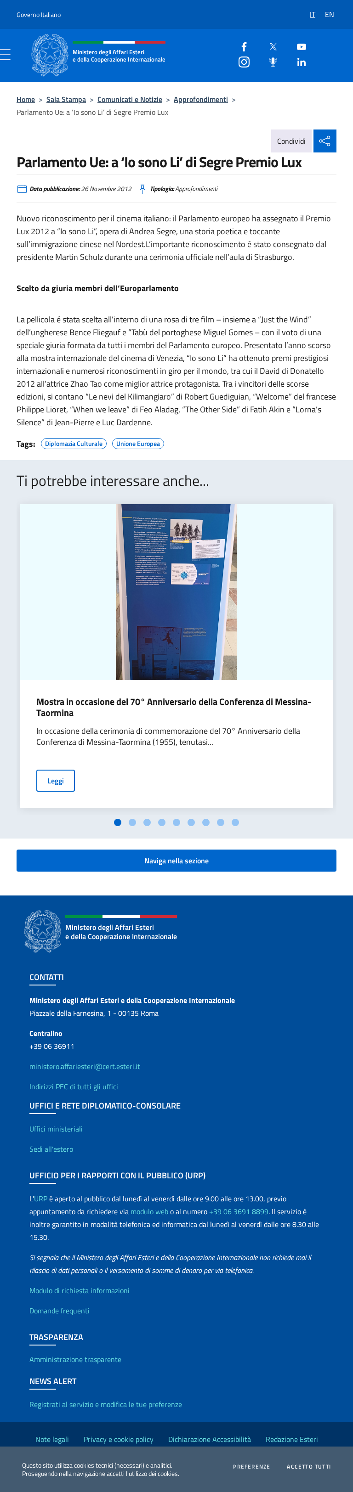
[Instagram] (240, 61)
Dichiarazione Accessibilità (209, 1439)
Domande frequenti (59, 1310)
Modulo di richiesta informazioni (79, 1290)
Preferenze (251, 1466)
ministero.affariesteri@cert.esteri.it (84, 1066)
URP (40, 1198)
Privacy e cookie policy (119, 1439)
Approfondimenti (201, 99)
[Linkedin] (298, 61)
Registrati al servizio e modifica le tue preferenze (105, 1404)
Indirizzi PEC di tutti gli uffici (73, 1086)
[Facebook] (240, 45)
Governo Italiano (39, 14)
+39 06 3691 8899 (238, 1211)
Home (26, 99)
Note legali (52, 1439)
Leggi (55, 780)
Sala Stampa (66, 99)
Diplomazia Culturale (73, 442)
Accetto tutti (309, 1466)
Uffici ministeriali (56, 1128)
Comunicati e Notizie (129, 99)
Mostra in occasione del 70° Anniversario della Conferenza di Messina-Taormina (173, 707)
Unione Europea (138, 442)
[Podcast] (269, 61)
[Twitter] (269, 45)
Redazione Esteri (292, 1439)
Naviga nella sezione (176, 860)
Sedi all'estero (51, 1148)
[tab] (117, 822)
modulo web (149, 1211)
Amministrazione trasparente (75, 1359)
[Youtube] (298, 45)
